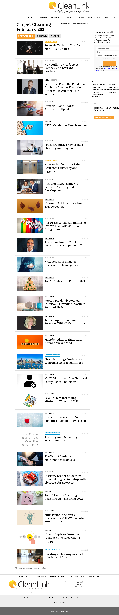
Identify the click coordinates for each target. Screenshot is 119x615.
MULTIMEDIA (30, 577)
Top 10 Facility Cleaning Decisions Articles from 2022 (64, 497)
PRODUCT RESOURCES (58, 577)
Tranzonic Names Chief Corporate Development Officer (66, 244)
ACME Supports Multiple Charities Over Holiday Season (65, 419)
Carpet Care (96, 87)
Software (112, 92)
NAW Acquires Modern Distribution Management (62, 263)
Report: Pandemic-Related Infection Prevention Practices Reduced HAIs (65, 304)
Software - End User (98, 585)
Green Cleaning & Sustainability (97, 96)
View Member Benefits (36, 589)
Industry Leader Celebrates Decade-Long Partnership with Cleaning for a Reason (65, 479)
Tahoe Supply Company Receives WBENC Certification (65, 322)
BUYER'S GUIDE (42, 577)
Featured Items (26, 36)
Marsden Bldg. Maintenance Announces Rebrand (63, 341)
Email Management (89, 598)
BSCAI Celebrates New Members (66, 125)
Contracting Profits (80, 11)
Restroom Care (100, 581)
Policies (58, 598)
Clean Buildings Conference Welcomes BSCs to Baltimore (64, 361)
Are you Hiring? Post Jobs (104, 117)
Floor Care (95, 92)
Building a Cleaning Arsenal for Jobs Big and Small (66, 555)
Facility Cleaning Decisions (67, 13)
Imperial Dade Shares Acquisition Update (59, 107)
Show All (43, 36)
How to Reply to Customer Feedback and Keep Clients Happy (63, 538)
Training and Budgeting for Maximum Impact (63, 439)
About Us (27, 598)
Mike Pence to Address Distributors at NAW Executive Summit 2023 (65, 518)
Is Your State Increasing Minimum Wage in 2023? (61, 399)
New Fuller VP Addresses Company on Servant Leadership (61, 68)
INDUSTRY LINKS (94, 577)
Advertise (35, 598)
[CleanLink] (69, 6)
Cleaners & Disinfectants (100, 90)
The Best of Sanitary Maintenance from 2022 (60, 458)
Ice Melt (112, 85)
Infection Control (79, 586)
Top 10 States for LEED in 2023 (65, 281)
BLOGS (83, 577)
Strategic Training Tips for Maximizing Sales (62, 47)
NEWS (21, 577)
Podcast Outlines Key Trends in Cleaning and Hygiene (65, 146)
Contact (42, 598)
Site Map (66, 598)
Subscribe (51, 598)
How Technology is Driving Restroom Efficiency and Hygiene (63, 168)
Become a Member (22, 589)
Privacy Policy (107, 68)
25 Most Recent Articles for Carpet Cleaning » (75, 23)
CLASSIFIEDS (73, 577)
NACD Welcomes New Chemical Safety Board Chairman (66, 380)
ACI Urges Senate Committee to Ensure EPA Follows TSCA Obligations (65, 226)
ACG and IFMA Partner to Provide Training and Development (61, 187)
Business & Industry (98, 85)
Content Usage (76, 598)
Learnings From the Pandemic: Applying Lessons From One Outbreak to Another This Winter (65, 89)
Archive (55, 36)
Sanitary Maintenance (66, 11)
